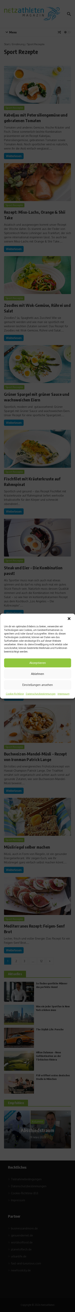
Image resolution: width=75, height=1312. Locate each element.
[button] (69, 619)
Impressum (63, 693)
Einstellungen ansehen (37, 685)
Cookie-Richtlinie (15, 693)
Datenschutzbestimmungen (41, 693)
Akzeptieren (37, 663)
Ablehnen (37, 674)
